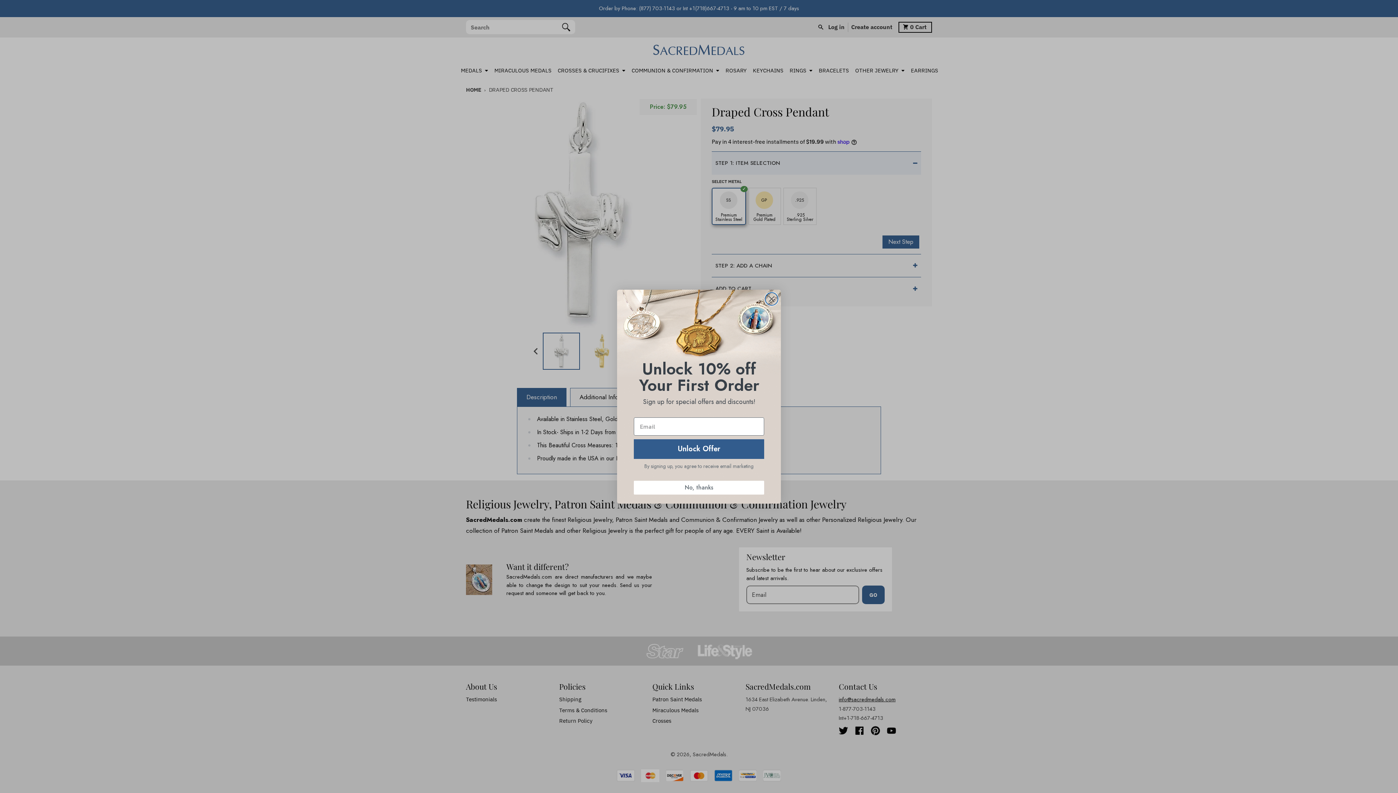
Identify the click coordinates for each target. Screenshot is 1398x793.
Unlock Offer (699, 449)
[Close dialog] (771, 299)
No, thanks (699, 487)
